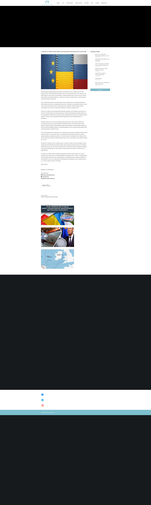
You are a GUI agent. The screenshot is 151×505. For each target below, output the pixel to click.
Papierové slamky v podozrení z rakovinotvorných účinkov (100, 74)
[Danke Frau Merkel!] (92, 79)
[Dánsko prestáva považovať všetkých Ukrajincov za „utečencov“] (92, 69)
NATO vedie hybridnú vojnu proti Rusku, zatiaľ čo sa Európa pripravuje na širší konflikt (102, 64)
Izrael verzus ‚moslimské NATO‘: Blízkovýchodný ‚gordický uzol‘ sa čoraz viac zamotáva (102, 55)
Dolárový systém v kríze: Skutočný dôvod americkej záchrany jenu (102, 83)
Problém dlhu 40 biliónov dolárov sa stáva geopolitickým (102, 60)
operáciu (48, 123)
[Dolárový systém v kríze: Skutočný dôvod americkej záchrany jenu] (92, 84)
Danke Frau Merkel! (98, 78)
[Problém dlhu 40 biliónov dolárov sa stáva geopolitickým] (92, 60)
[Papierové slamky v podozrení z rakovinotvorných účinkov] (92, 74)
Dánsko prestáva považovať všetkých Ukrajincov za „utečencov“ (101, 69)
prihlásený (47, 196)
